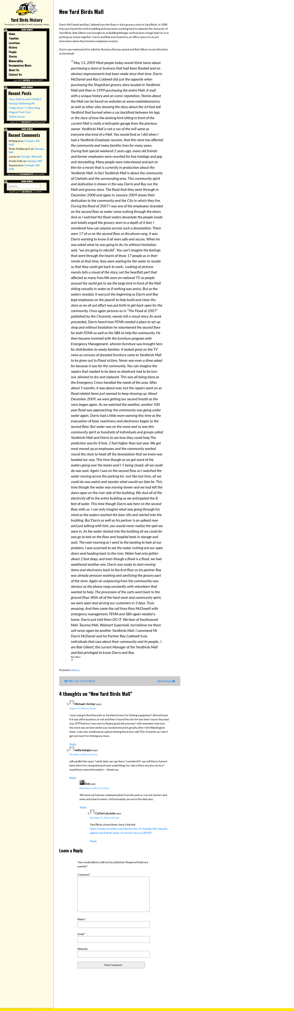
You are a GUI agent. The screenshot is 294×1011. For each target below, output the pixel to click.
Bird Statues (165, 681)
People (13, 52)
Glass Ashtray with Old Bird (25, 99)
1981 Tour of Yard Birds (81, 681)
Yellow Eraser (17, 116)
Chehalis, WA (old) (31, 156)
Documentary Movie (20, 65)
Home (12, 34)
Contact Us (15, 74)
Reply (72, 744)
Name (81, 919)
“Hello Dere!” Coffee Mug (24, 107)
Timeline (14, 38)
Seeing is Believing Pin (22, 103)
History (13, 47)
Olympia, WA (34, 161)
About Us (14, 70)
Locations (14, 43)
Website (82, 949)
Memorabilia (16, 61)
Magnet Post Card (20, 112)
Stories (13, 56)
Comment (84, 874)
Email (81, 934)
